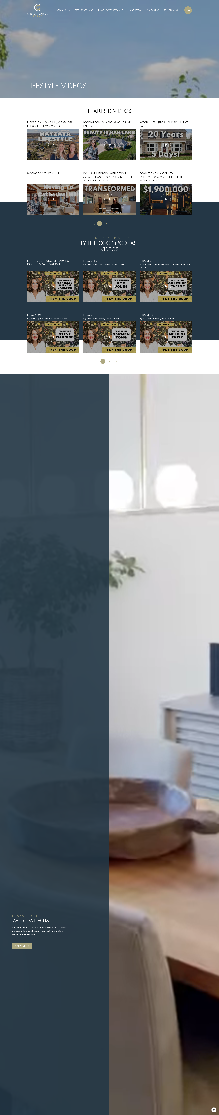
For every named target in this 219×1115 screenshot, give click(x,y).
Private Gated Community (111, 10)
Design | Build (63, 10)
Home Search (135, 10)
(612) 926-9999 (171, 10)
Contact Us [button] (22, 946)
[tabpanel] (109, 167)
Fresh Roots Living (84, 10)
